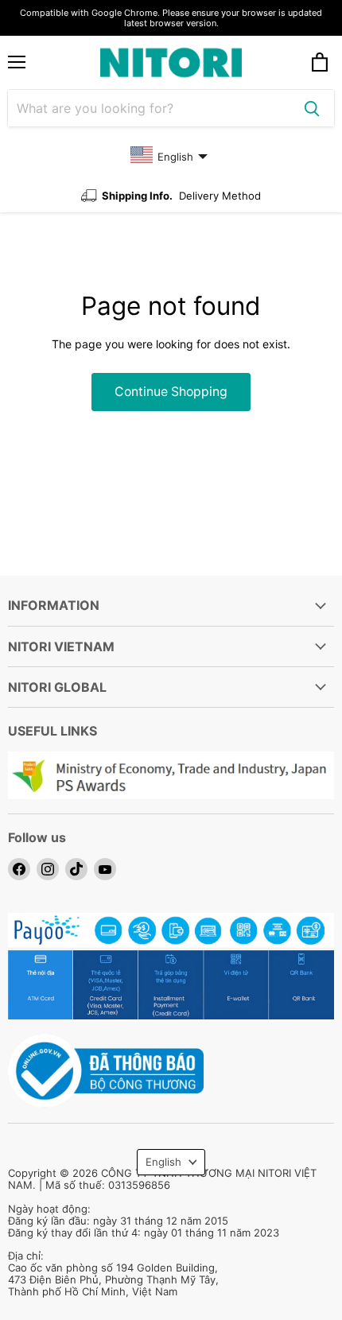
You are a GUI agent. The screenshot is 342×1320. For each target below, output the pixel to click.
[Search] (311, 108)
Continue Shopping (171, 391)
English (163, 1161)
